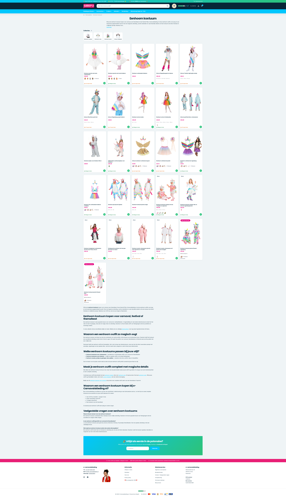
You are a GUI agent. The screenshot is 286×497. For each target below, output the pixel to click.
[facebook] (87, 477)
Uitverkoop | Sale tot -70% (138, 11)
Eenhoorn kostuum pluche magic (140, 204)
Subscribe (155, 448)
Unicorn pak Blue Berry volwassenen (189, 117)
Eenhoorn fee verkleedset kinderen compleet (92, 205)
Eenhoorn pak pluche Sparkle (115, 204)
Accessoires (100, 11)
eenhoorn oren (122, 375)
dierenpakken (125, 329)
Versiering (125, 11)
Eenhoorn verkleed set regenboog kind (188, 161)
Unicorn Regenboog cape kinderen (116, 117)
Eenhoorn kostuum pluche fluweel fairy (92, 292)
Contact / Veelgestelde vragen (162, 475)
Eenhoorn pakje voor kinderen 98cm (92, 160)
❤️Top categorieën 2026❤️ (131, 480)
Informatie (128, 467)
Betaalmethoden (159, 472)
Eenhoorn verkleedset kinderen (139, 73)
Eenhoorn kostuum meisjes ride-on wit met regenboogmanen (188, 205)
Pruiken (108, 11)
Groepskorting (158, 477)
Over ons (127, 475)
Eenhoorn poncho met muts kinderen (117, 73)
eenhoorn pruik (142, 375)
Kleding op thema (88, 11)
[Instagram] (84, 477)
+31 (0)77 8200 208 (90, 469)
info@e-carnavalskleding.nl (92, 471)
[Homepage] (83, 15)
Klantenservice (160, 467)
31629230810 (92, 473)
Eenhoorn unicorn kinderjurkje (163, 117)
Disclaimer (127, 472)
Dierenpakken (89, 15)
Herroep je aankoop (159, 480)
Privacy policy (128, 477)
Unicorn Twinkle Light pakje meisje (188, 73)
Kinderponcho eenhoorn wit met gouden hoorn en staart (117, 249)
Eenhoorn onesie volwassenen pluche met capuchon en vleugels (141, 249)
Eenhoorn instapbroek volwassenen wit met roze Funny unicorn (92, 249)
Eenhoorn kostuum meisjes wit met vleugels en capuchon (164, 205)
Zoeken (167, 6)
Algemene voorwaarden (160, 469)
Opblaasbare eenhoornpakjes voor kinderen (116, 161)
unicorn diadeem (107, 377)
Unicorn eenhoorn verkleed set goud (140, 160)
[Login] (198, 6)
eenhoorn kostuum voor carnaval (98, 380)
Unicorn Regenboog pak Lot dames (164, 73)
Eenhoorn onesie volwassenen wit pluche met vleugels (164, 249)
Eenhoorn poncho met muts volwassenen (90, 74)
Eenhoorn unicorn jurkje (138, 117)
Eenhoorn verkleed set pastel (163, 160)
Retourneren (158, 482)
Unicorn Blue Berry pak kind (90, 117)
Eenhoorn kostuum (97, 15)
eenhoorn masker (109, 375)
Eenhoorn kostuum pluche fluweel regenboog (188, 249)
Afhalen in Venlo (128, 469)
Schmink (116, 11)
